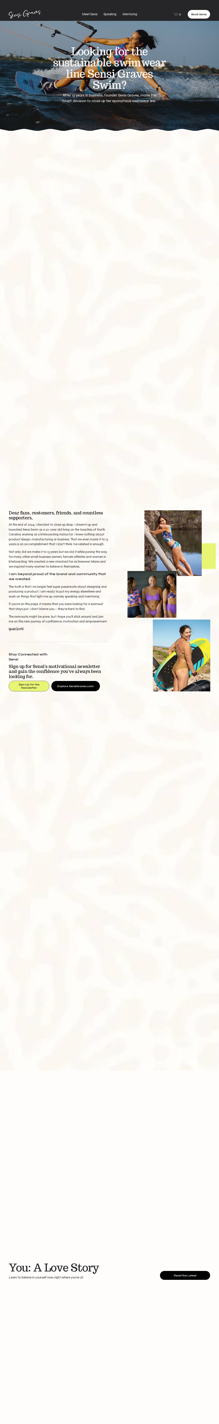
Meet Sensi (90, 14)
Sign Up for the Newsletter (29, 686)
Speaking (110, 14)
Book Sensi (199, 14)
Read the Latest (185, 1275)
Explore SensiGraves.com (75, 686)
